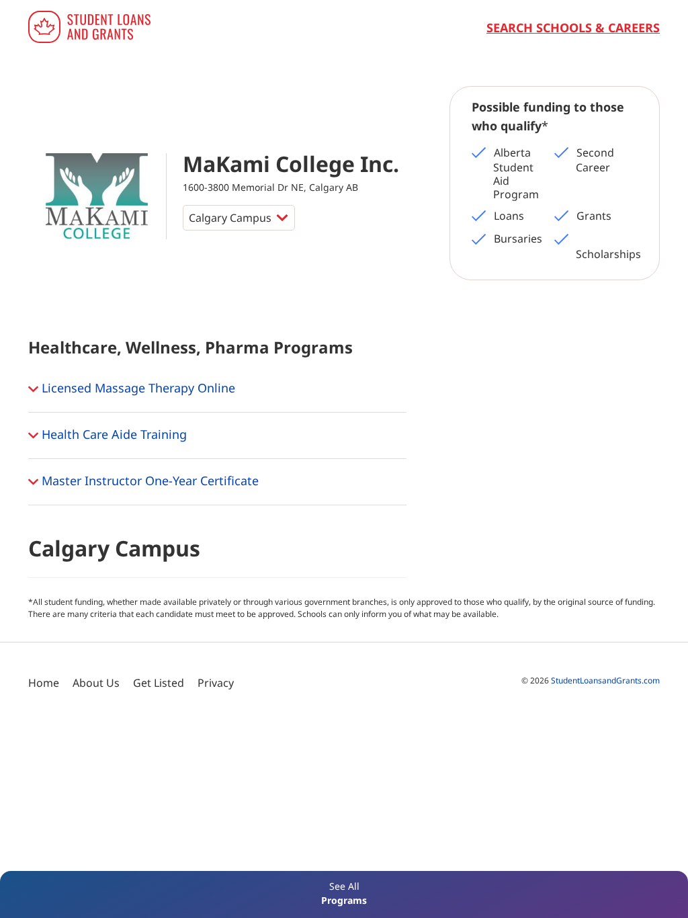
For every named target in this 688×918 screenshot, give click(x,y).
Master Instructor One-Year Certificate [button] (148, 480)
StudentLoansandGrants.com (605, 680)
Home (43, 682)
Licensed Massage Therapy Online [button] (136, 387)
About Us (96, 682)
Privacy (216, 682)
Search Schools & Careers (573, 27)
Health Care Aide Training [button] (112, 433)
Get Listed (158, 682)
